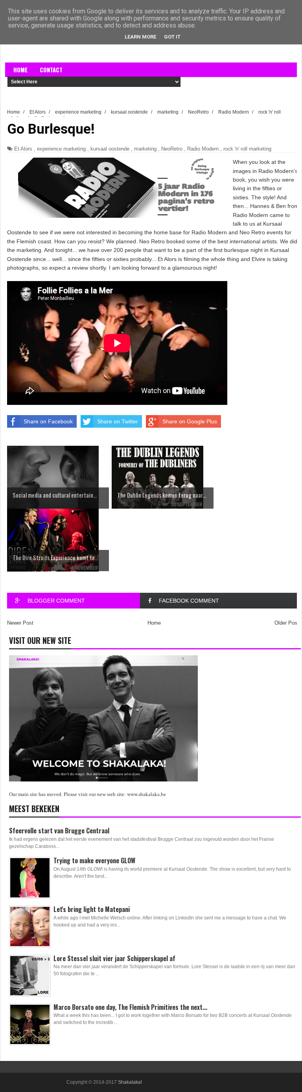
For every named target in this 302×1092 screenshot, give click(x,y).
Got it (172, 37)
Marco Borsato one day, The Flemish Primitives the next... (130, 1007)
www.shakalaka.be (146, 794)
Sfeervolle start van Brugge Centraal (59, 830)
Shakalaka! (130, 1082)
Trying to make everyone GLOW (94, 860)
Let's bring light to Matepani (91, 909)
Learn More (140, 37)
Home (20, 69)
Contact (51, 69)
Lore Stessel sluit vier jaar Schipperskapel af (114, 958)
